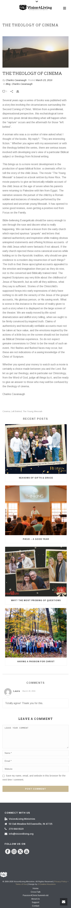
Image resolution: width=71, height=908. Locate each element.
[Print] (19, 91)
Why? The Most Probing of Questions (36, 600)
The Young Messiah (32, 411)
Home (35, 888)
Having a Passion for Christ (36, 661)
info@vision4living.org (21, 833)
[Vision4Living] (35, 7)
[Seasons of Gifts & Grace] (36, 449)
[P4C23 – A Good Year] (36, 510)
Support (35, 902)
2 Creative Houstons (47, 884)
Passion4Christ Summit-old (35, 895)
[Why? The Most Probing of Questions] (36, 571)
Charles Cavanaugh (16, 80)
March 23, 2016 (44, 80)
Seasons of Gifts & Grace (36, 478)
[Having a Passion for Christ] (36, 633)
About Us (35, 899)
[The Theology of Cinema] (35, 52)
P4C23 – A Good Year (36, 539)
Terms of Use (21, 884)
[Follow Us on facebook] (7, 852)
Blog (8, 84)
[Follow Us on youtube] (26, 852)
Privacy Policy (60, 881)
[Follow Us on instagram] (14, 852)
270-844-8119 (16, 829)
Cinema (6, 411)
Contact (35, 906)
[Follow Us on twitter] (20, 852)
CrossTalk (35, 892)
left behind (16, 411)
